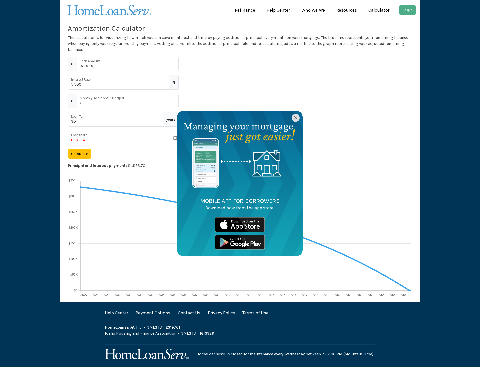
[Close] (296, 118)
